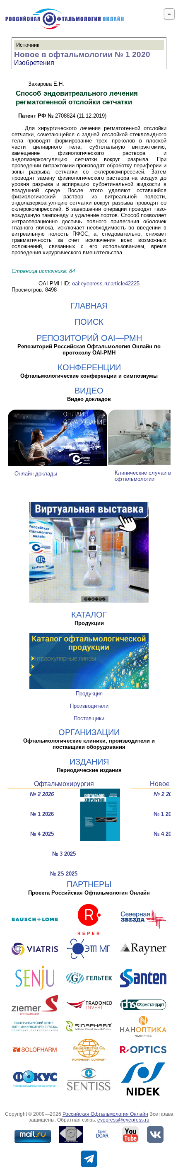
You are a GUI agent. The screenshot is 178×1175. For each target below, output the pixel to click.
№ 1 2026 (42, 814)
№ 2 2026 (42, 794)
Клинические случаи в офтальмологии (143, 476)
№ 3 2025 (64, 854)
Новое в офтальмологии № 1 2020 (82, 54)
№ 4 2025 (42, 834)
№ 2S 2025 (63, 874)
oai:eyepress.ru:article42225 (106, 283)
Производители (89, 706)
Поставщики (89, 718)
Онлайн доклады (35, 473)
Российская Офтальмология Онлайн (105, 1114)
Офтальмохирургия (64, 783)
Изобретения (34, 62)
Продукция (89, 693)
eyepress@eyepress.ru (123, 1120)
